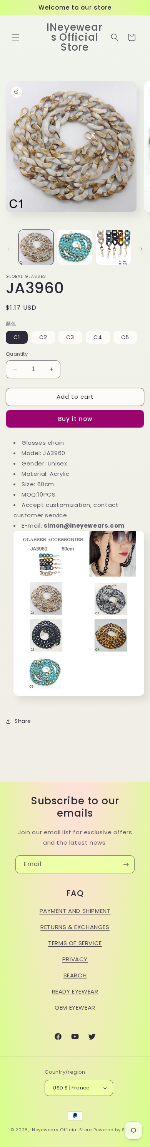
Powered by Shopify (116, 1130)
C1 (16, 337)
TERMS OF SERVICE (75, 943)
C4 (97, 337)
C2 (43, 337)
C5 (125, 337)
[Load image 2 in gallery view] (74, 247)
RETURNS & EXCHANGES (74, 927)
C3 (70, 337)
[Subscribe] (125, 864)
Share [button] (23, 721)
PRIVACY (75, 959)
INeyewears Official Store (61, 1130)
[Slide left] (8, 249)
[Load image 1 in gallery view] (36, 247)
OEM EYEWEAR (75, 1007)
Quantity (17, 354)
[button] (15, 37)
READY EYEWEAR (75, 991)
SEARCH (75, 975)
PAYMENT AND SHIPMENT (75, 911)
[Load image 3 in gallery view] (113, 247)
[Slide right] (141, 249)
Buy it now (75, 419)
